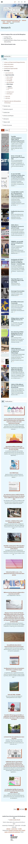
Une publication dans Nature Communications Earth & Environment (14, 645)
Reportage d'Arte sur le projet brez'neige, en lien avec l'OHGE (17, 280)
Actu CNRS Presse (14, 473)
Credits (20, 828)
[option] (14, 143)
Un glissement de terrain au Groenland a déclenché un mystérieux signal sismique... (14, 670)
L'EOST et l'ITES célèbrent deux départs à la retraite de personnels (17, 386)
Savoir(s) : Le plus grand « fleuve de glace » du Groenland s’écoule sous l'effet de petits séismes (14, 547)
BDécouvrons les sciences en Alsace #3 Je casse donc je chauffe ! (14, 593)
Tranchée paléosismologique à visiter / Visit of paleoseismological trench (17, 139)
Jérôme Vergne (6, 23)
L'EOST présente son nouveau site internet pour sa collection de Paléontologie (18, 351)
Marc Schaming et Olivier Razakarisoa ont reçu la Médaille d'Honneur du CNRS (17, 334)
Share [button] (15, 809)
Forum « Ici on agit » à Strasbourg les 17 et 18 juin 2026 (18, 157)
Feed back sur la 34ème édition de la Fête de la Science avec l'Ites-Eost (17, 369)
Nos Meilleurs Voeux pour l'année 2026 (17, 302)
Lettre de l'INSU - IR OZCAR (14, 694)
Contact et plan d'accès (14, 819)
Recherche (24, 20)
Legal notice (14, 828)
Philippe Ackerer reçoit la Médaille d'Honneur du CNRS (17, 320)
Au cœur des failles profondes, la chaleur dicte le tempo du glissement (18, 175)
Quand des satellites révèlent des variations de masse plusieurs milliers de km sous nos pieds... (14, 448)
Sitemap (8, 828)
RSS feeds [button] (22, 809)
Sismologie (9, 21)
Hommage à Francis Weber (17, 291)
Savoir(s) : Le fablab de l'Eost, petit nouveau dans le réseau (14, 521)
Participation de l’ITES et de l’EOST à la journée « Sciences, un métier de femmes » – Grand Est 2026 (18, 262)
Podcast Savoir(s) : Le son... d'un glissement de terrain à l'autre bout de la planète (14, 573)
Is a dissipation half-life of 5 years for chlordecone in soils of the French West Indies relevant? (14, 791)
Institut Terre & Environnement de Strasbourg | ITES (10, 20)
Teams (4, 21)
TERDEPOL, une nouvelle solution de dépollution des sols (17, 243)
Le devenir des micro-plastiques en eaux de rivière (14, 737)
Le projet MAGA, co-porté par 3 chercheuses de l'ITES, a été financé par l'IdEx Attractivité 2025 (17, 194)
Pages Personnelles (16, 21)
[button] (15, 2)
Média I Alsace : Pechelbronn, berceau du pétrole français (17, 226)
